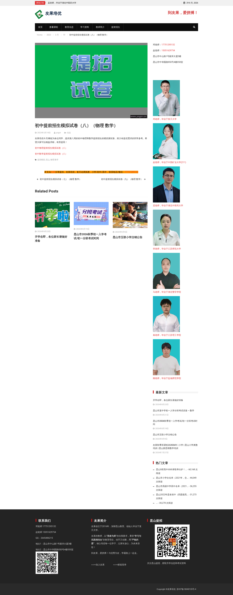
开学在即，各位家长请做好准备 (168, 400)
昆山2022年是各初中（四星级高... (172, 494)
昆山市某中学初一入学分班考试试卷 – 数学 (173, 410)
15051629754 (168, 50)
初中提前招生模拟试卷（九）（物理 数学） (122, 179)
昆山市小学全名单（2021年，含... (172, 478)
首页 (40, 27)
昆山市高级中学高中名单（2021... (172, 486)
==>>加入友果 (97, 564)
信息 (69, 133)
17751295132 (131, 172)
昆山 (48, 160)
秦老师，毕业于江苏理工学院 (167, 335)
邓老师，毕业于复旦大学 (165, 119)
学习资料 (84, 27)
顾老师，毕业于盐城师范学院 (167, 378)
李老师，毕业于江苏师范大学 (61, 3)
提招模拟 (41, 160)
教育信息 (69, 27)
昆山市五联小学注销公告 (127, 237)
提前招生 (115, 27)
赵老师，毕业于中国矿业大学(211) (169, 162)
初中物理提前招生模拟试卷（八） (51, 148)
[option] (72, 3)
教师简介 (100, 27)
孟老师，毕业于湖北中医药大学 (168, 205)
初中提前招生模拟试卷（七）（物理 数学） (60, 179)
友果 (53, 172)
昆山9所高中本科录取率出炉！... (171, 469)
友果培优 (53, 13)
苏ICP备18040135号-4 (186, 589)
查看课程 (53, 27)
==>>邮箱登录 (119, 564)
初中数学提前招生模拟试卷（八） (51, 153)
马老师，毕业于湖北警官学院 (167, 292)
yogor (58, 133)
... (157, 503)
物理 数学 (54, 160)
